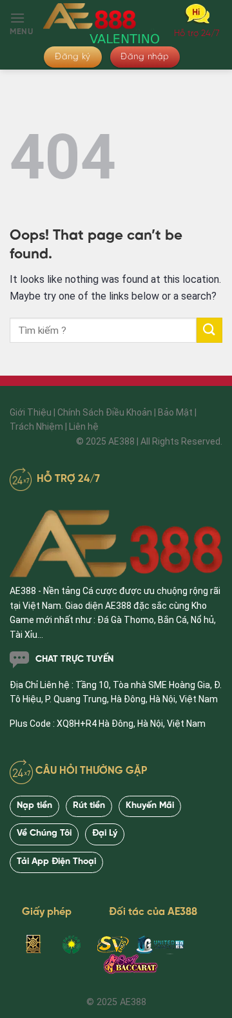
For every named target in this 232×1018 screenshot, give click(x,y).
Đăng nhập (145, 56)
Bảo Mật (175, 412)
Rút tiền (89, 806)
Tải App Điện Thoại (56, 862)
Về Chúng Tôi (44, 833)
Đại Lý (104, 833)
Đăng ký (73, 56)
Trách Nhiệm (36, 426)
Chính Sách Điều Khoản (104, 412)
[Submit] (209, 330)
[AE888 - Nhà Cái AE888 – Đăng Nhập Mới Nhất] (102, 22)
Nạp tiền (34, 806)
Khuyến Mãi (150, 806)
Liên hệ (84, 426)
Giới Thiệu (31, 412)
